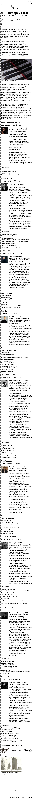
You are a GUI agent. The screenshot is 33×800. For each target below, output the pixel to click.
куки (21, 797)
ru (29, 797)
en (31, 797)
